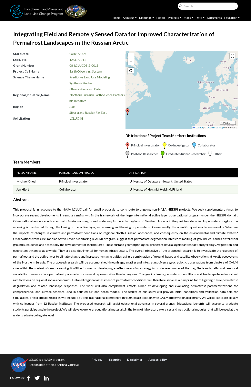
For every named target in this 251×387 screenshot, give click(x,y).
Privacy (97, 359)
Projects (173, 17)
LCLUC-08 (76, 118)
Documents (214, 17)
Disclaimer (135, 359)
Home (116, 17)
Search (180, 5)
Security (115, 359)
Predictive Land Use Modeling (89, 77)
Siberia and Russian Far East (88, 112)
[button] (127, 111)
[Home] (48, 7)
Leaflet (199, 127)
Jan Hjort (22, 189)
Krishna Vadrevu (68, 364)
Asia (72, 106)
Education (230, 17)
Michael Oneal (26, 181)
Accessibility (157, 359)
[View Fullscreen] (233, 56)
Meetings (145, 17)
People (161, 17)
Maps (187, 17)
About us (128, 17)
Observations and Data (85, 89)
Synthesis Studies (80, 83)
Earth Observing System (85, 71)
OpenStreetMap (215, 127)
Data (199, 17)
